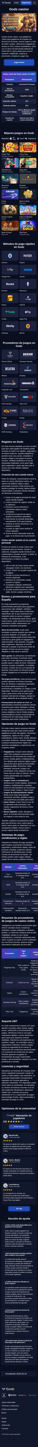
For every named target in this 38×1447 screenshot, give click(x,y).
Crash (22, 138)
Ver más (19, 1209)
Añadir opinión (19, 1126)
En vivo (14, 138)
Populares (5, 138)
